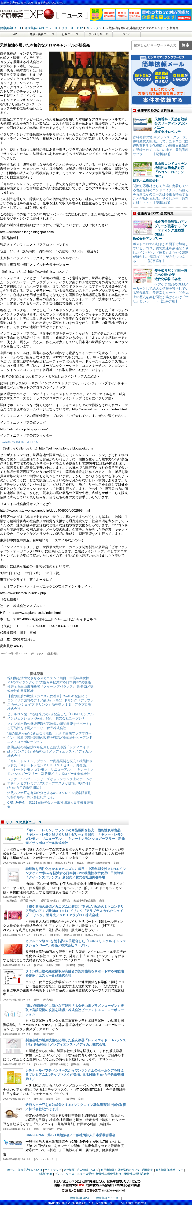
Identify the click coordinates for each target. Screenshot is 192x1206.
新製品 (80, 862)
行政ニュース (70, 34)
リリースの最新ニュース (24, 822)
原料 (37, 999)
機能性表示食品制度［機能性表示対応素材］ (124, 1174)
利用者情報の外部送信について (120, 1170)
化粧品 (38, 965)
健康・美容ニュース (42, 34)
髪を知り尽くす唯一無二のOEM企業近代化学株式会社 (171, 275)
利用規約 (147, 1170)
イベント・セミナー (45, 1159)
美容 (116, 862)
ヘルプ (94, 1170)
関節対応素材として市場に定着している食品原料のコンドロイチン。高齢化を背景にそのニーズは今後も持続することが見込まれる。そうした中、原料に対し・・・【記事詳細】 (160, 194)
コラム (126, 34)
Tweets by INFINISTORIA (19, 442)
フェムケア (41, 1064)
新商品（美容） (64, 862)
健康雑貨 (52, 653)
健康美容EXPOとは (30, 1170)
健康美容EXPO (79, 1198)
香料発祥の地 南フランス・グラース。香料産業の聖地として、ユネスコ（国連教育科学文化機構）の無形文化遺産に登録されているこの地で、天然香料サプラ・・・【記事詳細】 (161, 145)
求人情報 (82, 1170)
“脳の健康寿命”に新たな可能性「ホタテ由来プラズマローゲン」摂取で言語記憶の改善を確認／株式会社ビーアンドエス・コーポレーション (49, 737)
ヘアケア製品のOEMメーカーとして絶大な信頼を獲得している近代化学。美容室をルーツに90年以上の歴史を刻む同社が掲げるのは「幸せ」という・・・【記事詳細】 (161, 292)
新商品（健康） (43, 862)
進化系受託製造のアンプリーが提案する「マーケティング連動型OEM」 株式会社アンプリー (160, 230)
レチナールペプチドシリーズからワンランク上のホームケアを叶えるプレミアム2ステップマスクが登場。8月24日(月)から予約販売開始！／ (49, 783)
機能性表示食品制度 (98, 862)
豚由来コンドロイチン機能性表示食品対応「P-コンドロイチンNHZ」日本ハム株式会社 (160, 172)
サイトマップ (52, 1170)
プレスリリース (98, 34)
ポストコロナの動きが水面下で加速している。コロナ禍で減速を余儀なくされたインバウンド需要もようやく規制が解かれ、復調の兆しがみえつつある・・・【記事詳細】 (160, 252)
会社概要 (69, 1170)
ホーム (11, 1170)
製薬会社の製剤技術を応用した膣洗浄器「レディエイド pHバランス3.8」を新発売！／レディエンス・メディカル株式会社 (49, 751)
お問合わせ (45, 1174)
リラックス (38, 653)
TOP (14, 34)
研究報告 (48, 999)
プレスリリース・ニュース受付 (74, 1174)
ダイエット (41, 935)
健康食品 (12, 900)
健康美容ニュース (107, 1198)
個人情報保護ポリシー (169, 1170)
